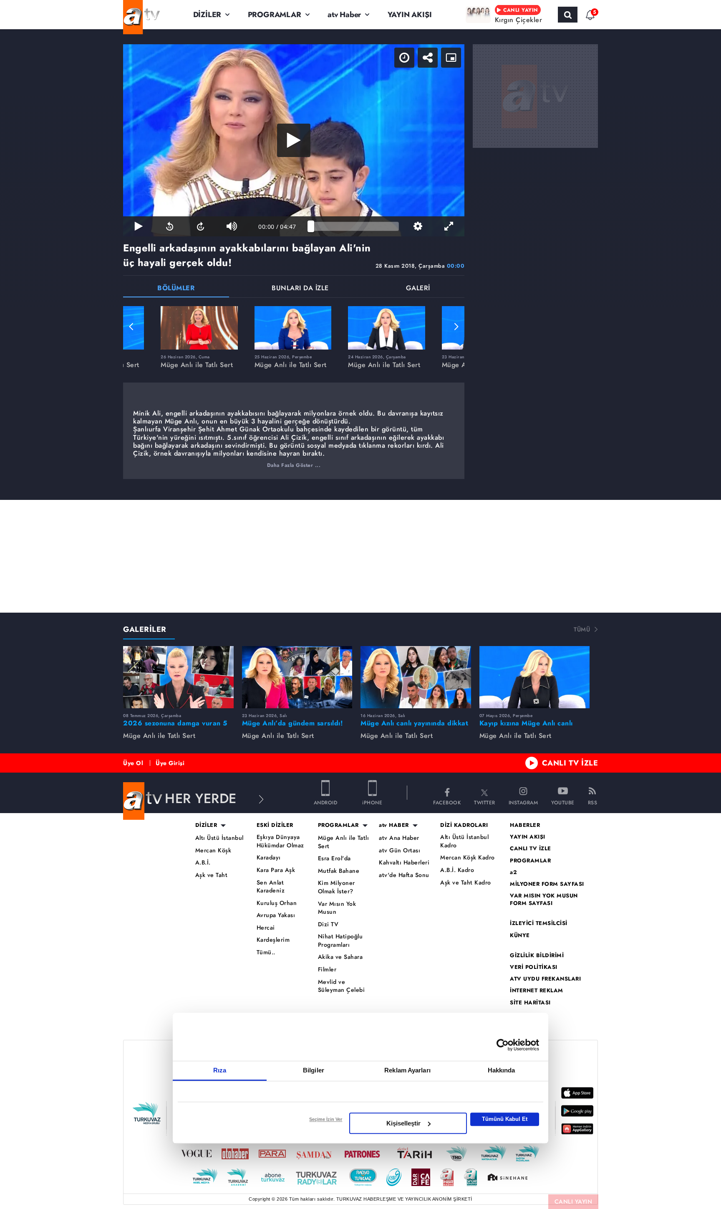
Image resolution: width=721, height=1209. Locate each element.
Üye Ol (133, 763)
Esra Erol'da (334, 858)
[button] (131, 326)
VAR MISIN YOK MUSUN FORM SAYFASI (544, 899)
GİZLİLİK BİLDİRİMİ (537, 955)
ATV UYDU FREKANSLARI (545, 979)
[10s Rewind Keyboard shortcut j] (169, 226)
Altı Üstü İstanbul (219, 838)
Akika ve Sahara (340, 957)
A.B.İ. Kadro (457, 870)
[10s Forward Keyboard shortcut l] (200, 226)
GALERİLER (144, 629)
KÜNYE (520, 935)
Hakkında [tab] (501, 1070)
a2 (513, 872)
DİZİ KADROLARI (464, 825)
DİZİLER (207, 14)
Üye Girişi (170, 763)
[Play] (293, 140)
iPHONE (372, 802)
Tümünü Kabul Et (504, 1119)
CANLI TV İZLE (570, 763)
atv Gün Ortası (399, 850)
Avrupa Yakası (276, 915)
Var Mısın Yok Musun (337, 908)
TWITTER (484, 802)
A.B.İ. (203, 863)
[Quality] (417, 226)
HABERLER (525, 825)
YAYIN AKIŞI (410, 14)
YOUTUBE (563, 802)
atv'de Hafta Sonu (404, 875)
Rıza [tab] (219, 1070)
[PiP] (451, 58)
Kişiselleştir (403, 1123)
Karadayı (269, 858)
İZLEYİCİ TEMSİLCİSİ (538, 923)
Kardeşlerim (273, 940)
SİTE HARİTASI (530, 1002)
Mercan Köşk (213, 850)
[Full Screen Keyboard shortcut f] (449, 226)
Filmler (327, 969)
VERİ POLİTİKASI (533, 967)
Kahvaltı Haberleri (404, 863)
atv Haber (344, 14)
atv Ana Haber (399, 838)
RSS (592, 802)
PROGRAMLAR (274, 14)
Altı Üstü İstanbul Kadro (464, 841)
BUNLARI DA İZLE (300, 289)
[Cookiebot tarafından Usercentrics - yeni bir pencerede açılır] (502, 1045)
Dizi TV (328, 924)
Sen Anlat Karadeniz (271, 887)
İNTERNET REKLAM (536, 990)
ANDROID (326, 802)
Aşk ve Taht (211, 875)
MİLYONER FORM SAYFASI (547, 884)
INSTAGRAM (523, 802)
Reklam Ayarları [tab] (407, 1070)
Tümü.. (266, 952)
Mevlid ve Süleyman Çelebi (341, 986)
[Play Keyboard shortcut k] (138, 226)
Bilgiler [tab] (313, 1070)
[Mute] (231, 226)
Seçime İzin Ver (325, 1119)
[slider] (355, 226)
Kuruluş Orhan (277, 903)
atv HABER (394, 825)
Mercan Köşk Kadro (467, 858)
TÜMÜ (582, 629)
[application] (293, 140)
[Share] (428, 58)
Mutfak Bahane (339, 871)
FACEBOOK (447, 802)
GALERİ (418, 289)
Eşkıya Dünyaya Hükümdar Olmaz (280, 841)
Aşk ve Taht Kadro (465, 883)
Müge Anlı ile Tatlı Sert (343, 842)
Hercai (266, 928)
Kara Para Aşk (276, 870)
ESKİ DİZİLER (275, 825)
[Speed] (404, 58)
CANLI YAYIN (573, 1201)
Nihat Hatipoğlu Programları (340, 941)
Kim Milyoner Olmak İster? (336, 887)
